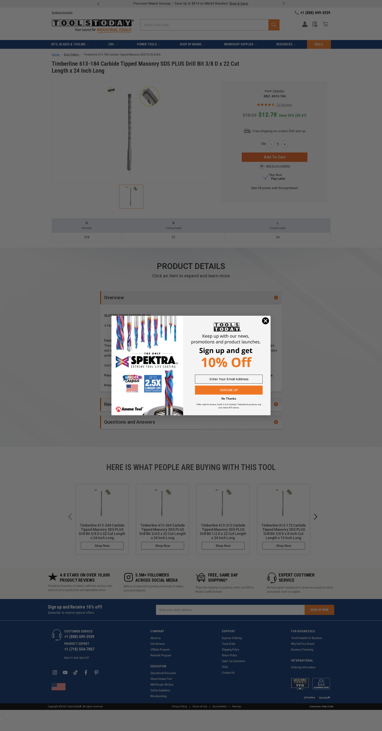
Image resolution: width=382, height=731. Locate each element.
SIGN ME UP (229, 390)
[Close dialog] (265, 320)
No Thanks (228, 398)
